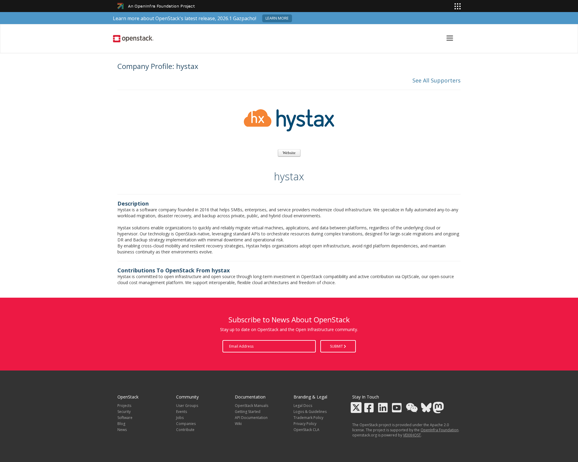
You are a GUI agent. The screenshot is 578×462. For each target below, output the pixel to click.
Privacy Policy (305, 423)
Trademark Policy (308, 417)
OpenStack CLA (306, 429)
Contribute (185, 429)
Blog (121, 423)
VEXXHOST (412, 435)
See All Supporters (436, 80)
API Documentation (251, 417)
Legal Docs (303, 405)
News (122, 429)
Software (124, 417)
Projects (124, 405)
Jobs (180, 417)
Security (124, 411)
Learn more (277, 18)
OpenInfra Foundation (439, 430)
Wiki (238, 423)
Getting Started (247, 411)
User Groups (187, 405)
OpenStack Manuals (251, 405)
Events (181, 411)
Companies (186, 423)
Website (289, 153)
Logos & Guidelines (310, 411)
